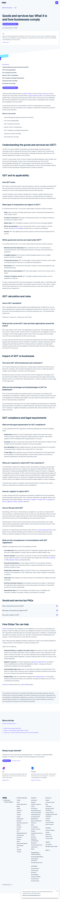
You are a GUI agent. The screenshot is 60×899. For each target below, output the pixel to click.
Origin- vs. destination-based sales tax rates (16, 730)
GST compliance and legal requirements (13, 78)
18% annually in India (12, 560)
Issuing (18, 829)
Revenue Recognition (22, 843)
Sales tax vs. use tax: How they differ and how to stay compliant (21, 732)
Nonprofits (34, 843)
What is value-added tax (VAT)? (12, 728)
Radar (18, 841)
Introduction (5, 64)
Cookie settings (50, 822)
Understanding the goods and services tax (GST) (15, 67)
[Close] (57, 891)
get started (25, 684)
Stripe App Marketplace (37, 856)
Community (48, 806)
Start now (6, 760)
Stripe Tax (5, 628)
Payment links (20, 835)
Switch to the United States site (31, 895)
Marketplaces (34, 818)
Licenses (48, 818)
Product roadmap (50, 830)
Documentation (35, 868)
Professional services (36, 845)
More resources (7, 7)
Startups (33, 802)
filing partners (40, 676)
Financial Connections (22, 823)
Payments (19, 837)
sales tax (46, 93)
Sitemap (48, 820)
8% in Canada (51, 558)
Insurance (33, 837)
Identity (19, 825)
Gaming (33, 831)
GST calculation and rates (9, 72)
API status (33, 872)
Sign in (47, 850)
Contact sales (16, 760)
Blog (47, 804)
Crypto (18, 816)
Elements (19, 820)
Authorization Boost (22, 804)
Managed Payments (22, 833)
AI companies (34, 827)
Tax (15, 7)
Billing (18, 806)
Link (18, 831)
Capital (18, 808)
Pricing (18, 800)
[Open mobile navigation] (56, 2)
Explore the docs (35, 780)
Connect (19, 814)
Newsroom (48, 834)
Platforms (33, 823)
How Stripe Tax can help (8, 83)
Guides (47, 800)
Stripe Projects (35, 878)
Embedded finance (36, 810)
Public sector (34, 847)
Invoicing (19, 827)
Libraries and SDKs (36, 876)
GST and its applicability (9, 70)
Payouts (19, 839)
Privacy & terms (50, 812)
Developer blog (35, 880)
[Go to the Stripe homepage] (4, 798)
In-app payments (35, 816)
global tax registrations (38, 662)
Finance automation (36, 812)
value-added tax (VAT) (36, 95)
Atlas (18, 802)
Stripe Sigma (20, 845)
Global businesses (35, 814)
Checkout (19, 810)
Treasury (19, 851)
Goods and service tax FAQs (9, 80)
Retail (32, 849)
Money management (36, 820)
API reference (34, 870)
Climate (19, 812)
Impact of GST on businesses (10, 75)
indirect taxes (27, 93)
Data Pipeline (20, 818)
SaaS (32, 825)
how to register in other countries (12, 501)
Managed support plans (52, 846)
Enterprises (34, 800)
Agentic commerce (36, 804)
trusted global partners (45, 530)
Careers (48, 832)
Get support (49, 844)
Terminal (19, 849)
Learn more (5, 42)
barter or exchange (17, 228)
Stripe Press (49, 836)
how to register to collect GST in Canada (39, 499)
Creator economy (35, 829)
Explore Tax (5, 780)
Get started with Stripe (10, 24)
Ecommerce (34, 808)
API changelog (34, 874)
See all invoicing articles (8, 723)
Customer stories (50, 802)
